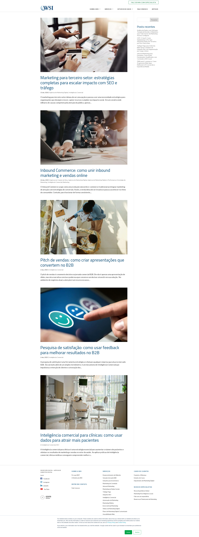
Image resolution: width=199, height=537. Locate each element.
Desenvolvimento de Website (112, 475)
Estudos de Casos (124, 9)
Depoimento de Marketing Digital (144, 481)
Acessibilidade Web (109, 514)
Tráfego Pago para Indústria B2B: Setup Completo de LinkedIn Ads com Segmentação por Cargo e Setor (147, 48)
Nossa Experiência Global (141, 491)
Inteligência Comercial (76, 92)
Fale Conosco (142, 9)
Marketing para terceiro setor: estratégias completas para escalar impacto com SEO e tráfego (78, 82)
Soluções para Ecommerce (111, 481)
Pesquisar (154, 20)
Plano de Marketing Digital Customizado (115, 511)
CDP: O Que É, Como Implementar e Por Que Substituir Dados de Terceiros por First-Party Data (146, 40)
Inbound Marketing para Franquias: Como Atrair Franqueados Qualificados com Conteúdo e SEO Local (147, 56)
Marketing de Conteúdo (110, 483)
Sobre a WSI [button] (94, 9)
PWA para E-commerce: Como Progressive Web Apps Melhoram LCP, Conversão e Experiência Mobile (146, 63)
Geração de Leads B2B (109, 478)
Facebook (47, 479)
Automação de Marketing (110, 500)
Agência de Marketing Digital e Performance (102, 180)
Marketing (66, 182)
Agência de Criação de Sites (59, 180)
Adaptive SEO (107, 495)
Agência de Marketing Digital (58, 92)
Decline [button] (137, 532)
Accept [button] (128, 532)
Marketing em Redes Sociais (111, 489)
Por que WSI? (76, 475)
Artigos (155, 9)
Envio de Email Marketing (110, 506)
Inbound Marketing (108, 486)
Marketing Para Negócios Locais (143, 493)
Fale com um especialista (141, 496)
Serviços (108, 9)
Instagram (46, 482)
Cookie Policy (122, 522)
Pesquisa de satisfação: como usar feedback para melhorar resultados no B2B (79, 350)
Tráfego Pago (107, 492)
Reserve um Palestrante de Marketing (145, 499)
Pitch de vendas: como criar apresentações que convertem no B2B (82, 262)
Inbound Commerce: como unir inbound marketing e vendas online (75, 173)
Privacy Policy (111, 522)
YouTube (46, 489)
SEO (57, 445)
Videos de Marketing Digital (111, 508)
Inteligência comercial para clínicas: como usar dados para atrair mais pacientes (81, 437)
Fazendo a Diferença (140, 475)
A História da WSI (77, 478)
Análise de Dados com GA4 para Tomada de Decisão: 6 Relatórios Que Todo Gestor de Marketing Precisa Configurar (147, 32)
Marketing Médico (108, 503)
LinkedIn (45, 486)
